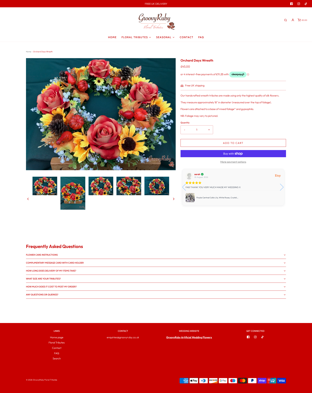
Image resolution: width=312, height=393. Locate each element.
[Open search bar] (285, 20)
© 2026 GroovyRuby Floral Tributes (41, 380)
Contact (186, 37)
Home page (56, 337)
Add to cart (233, 143)
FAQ (201, 37)
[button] (28, 198)
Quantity (185, 122)
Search (57, 358)
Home (112, 37)
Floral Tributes (57, 342)
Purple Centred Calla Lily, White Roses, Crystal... (217, 197)
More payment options (233, 161)
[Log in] (293, 20)
